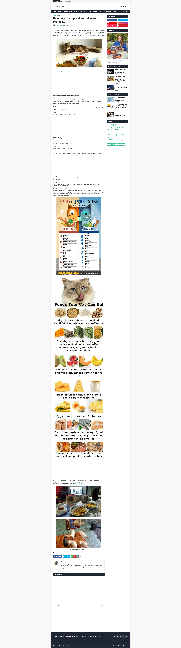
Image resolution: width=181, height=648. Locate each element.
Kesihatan (119, 132)
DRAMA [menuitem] (76, 11)
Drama (110, 127)
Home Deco (111, 132)
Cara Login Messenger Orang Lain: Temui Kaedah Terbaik (120, 87)
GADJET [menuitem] (115, 11)
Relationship (111, 139)
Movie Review (122, 134)
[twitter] (123, 6)
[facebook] (121, 6)
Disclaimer (63, 6)
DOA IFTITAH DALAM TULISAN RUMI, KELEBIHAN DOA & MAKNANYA (121, 99)
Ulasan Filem (111, 144)
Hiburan (117, 129)
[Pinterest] (74, 556)
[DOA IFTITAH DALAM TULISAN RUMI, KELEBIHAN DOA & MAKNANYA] (110, 99)
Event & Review (119, 127)
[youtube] (125, 6)
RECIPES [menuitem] (82, 11)
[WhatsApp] (72, 556)
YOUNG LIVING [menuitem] (107, 11)
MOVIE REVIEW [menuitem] (68, 11)
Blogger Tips (118, 124)
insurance (110, 147)
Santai (119, 139)
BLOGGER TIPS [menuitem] (97, 11)
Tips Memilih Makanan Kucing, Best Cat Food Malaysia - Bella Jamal (119, 114)
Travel (110, 142)
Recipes (118, 137)
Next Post (102, 605)
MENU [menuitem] (60, 11)
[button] (123, 11)
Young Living (120, 144)
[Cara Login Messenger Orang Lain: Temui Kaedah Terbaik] (110, 87)
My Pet (58, 15)
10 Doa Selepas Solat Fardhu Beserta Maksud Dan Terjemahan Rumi (120, 71)
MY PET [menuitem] (89, 11)
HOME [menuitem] (54, 11)
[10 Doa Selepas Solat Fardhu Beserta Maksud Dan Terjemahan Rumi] (110, 71)
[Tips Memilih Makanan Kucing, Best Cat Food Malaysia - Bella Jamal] (110, 114)
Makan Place (112, 134)
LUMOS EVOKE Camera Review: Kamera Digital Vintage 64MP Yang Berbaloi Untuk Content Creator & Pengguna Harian (121, 79)
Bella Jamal (63, 561)
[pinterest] (126, 636)
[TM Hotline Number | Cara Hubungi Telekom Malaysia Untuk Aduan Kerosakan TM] (110, 106)
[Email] (77, 556)
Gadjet (110, 129)
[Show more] (80, 556)
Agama (110, 124)
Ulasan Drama (119, 142)
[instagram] (127, 6)
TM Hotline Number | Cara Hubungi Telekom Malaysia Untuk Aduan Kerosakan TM (120, 106)
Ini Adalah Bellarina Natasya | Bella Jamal (70, 645)
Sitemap (58, 6)
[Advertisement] (79, 84)
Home (54, 6)
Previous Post (57, 605)
